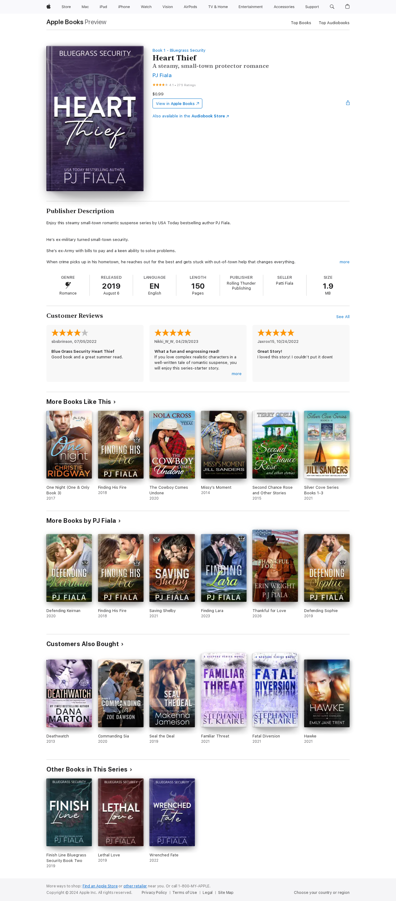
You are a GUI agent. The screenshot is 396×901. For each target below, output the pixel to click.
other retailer (135, 886)
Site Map (226, 892)
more (345, 262)
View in (175, 103)
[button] (332, 7)
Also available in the (189, 116)
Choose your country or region (322, 892)
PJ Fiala (162, 75)
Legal (208, 892)
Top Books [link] (301, 22)
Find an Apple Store (100, 886)
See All (343, 316)
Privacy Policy (154, 892)
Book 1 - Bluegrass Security (179, 50)
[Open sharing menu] (348, 103)
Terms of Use (184, 892)
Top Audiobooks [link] (334, 22)
